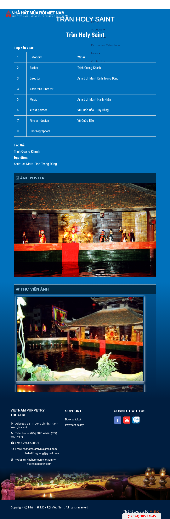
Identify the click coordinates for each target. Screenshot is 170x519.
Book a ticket (73, 419)
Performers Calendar (104, 45)
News (94, 53)
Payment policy (74, 425)
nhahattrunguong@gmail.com (41, 453)
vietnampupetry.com (39, 464)
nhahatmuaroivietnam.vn (41, 459)
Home (95, 21)
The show (97, 37)
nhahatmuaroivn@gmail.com (40, 449)
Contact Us (97, 61)
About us (97, 29)
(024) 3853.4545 (143, 516)
